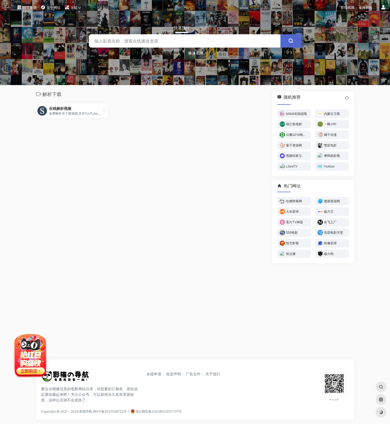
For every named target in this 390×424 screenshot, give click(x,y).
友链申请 (153, 374)
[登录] (383, 8)
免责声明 (173, 374)
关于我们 (212, 374)
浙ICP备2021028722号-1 (111, 411)
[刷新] (347, 97)
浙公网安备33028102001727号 (158, 411)
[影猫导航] (65, 378)
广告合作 (193, 374)
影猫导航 (85, 411)
